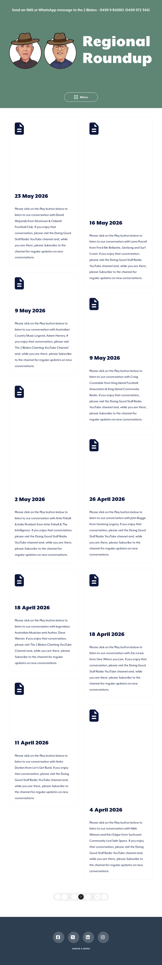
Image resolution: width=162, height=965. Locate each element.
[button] (81, 97)
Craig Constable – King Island (115, 325)
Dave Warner (35, 588)
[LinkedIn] (88, 937)
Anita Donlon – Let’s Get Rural (37, 709)
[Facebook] (58, 937)
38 (97, 897)
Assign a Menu (81, 948)
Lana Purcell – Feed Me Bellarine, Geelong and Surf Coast (112, 169)
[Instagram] (103, 937)
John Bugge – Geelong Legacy (110, 466)
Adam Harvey (38, 291)
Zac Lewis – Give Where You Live (117, 601)
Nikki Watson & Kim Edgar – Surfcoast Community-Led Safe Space (120, 756)
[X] (73, 937)
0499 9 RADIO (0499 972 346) (125, 10)
